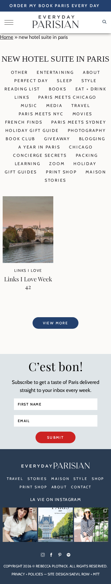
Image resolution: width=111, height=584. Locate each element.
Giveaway (57, 138)
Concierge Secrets (40, 155)
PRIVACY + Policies (27, 574)
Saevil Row (79, 574)
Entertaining (55, 72)
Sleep (65, 80)
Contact (81, 487)
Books (58, 89)
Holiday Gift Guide (32, 130)
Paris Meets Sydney (78, 122)
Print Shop (61, 172)
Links (22, 97)
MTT (96, 574)
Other (19, 72)
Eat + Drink (91, 89)
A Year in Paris (39, 147)
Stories (55, 180)
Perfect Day (31, 80)
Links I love (28, 270)
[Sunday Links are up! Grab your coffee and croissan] (20, 525)
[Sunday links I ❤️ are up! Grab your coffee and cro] (91, 525)
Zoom (57, 163)
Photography (87, 130)
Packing (87, 155)
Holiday (84, 163)
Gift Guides (21, 172)
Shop (98, 478)
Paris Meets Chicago (67, 97)
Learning (28, 163)
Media (54, 105)
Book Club (20, 138)
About (91, 72)
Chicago (81, 147)
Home (6, 37)
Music (29, 105)
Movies (82, 114)
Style (89, 80)
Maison (96, 172)
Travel (80, 105)
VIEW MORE (55, 323)
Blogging (92, 138)
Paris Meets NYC (41, 114)
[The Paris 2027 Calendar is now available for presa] (55, 525)
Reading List (22, 89)
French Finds (24, 122)
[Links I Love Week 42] (28, 261)
